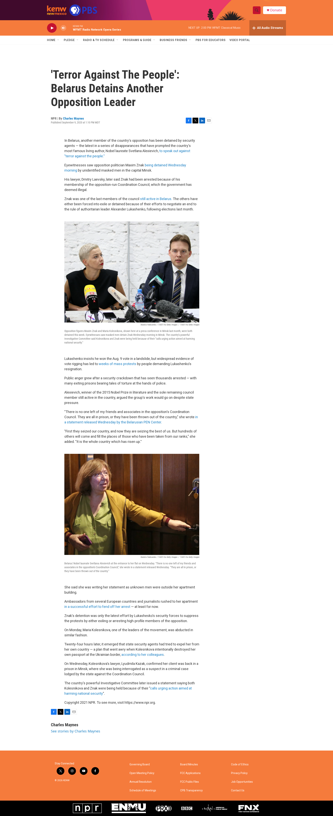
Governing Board (140, 764)
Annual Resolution (141, 781)
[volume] (63, 28)
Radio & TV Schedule (99, 40)
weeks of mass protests (117, 364)
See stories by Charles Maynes (75, 731)
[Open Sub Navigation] (58, 40)
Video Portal (240, 40)
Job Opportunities (242, 781)
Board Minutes (189, 764)
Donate (276, 10)
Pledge (69, 40)
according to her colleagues (142, 655)
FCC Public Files (189, 781)
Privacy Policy (239, 773)
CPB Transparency (191, 790)
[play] (52, 28)
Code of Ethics (240, 764)
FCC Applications (190, 773)
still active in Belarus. (156, 199)
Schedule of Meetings (143, 790)
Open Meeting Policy (142, 773)
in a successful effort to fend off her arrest (97, 607)
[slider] (69, 28)
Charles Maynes (73, 118)
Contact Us (237, 790)
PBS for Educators (211, 40)
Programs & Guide (137, 40)
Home (51, 40)
